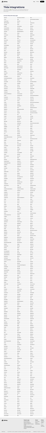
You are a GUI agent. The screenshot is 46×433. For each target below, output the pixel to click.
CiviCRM (5, 83)
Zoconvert (5, 410)
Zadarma (18, 403)
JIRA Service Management (20, 197)
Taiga (31, 346)
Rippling (31, 306)
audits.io (5, 43)
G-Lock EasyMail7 (19, 152)
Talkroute (5, 349)
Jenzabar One (6, 197)
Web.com (5, 382)
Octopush (31, 261)
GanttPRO (18, 154)
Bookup (5, 62)
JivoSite (31, 197)
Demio (18, 107)
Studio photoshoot (27, 421)
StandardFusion (19, 339)
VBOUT (18, 377)
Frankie (18, 147)
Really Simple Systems (20, 301)
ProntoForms (6, 292)
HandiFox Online (6, 171)
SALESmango (19, 313)
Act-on (31, 24)
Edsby (31, 119)
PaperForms (5, 275)
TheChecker (5, 356)
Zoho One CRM (19, 413)
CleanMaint (18, 83)
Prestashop (31, 287)
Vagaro (31, 375)
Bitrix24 (31, 55)
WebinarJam (19, 384)
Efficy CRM (5, 121)
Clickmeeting (19, 88)
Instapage (5, 190)
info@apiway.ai (35, 431)
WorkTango (31, 396)
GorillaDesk (5, 164)
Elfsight (31, 121)
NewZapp (31, 256)
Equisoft (5, 128)
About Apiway (37, 421)
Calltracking (31, 71)
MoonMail (31, 247)
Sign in (42, 1)
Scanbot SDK (32, 318)
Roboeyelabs (6, 308)
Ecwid (5, 119)
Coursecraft (32, 100)
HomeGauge (5, 178)
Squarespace (32, 337)
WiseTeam (5, 394)
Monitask (5, 247)
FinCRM (5, 140)
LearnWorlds (6, 211)
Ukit (17, 370)
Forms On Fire (19, 145)
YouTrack (31, 401)
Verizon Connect (32, 377)
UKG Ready (5, 370)
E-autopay (31, 116)
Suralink (5, 344)
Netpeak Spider (19, 254)
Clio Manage (5, 90)
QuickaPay (31, 294)
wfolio (5, 389)
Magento (31, 223)
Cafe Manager (19, 69)
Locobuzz (31, 218)
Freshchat (31, 147)
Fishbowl (31, 140)
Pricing (37, 1)
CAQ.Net (31, 74)
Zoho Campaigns (32, 410)
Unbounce (5, 372)
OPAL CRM (18, 268)
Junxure (18, 202)
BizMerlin (5, 57)
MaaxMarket (19, 223)
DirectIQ (31, 109)
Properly (18, 292)
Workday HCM (6, 396)
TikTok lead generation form (8, 358)
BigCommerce (32, 52)
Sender (18, 320)
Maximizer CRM (19, 237)
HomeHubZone (19, 178)
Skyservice (31, 330)
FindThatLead (19, 140)
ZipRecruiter (32, 408)
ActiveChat (31, 26)
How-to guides (26, 431)
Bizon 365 (18, 57)
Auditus (18, 43)
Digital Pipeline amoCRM (20, 109)
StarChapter (32, 339)
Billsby (5, 55)
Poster (5, 287)
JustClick (31, 202)
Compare (29, 431)
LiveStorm (31, 216)
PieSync (5, 282)
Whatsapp (18, 389)
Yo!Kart (5, 401)
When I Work (32, 389)
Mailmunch (18, 228)
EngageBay (5, 126)
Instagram (42, 421)
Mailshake (5, 230)
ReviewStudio (19, 306)
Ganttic (5, 154)
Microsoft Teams (19, 242)
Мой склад (31, 249)
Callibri (18, 71)
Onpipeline (31, 266)
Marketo (5, 235)
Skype (18, 330)
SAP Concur (18, 318)
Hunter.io (18, 180)
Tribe (31, 363)
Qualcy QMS (18, 294)
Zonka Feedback (6, 415)
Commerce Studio (19, 93)
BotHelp (5, 64)
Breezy (31, 64)
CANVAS (5, 74)
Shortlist (18, 327)
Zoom (18, 415)
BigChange (18, 52)
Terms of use (42, 431)
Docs (12, 431)
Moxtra (18, 249)
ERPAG (18, 128)
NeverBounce (6, 256)
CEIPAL (31, 76)
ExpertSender (6, 135)
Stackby (5, 339)
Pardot (18, 275)
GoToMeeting (19, 164)
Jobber (5, 199)
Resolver (5, 306)
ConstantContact (19, 95)
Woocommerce (32, 394)
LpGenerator (6, 221)
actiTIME (5, 26)
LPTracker (31, 221)
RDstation (18, 299)
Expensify (18, 133)
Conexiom (31, 93)
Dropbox (5, 116)
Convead (18, 97)
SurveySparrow (32, 344)
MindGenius (31, 244)
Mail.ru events (32, 228)
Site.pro (5, 330)
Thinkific (18, 356)
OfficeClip (18, 263)
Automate (31, 43)
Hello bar (5, 173)
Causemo (18, 76)
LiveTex (5, 218)
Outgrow (5, 273)
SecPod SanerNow (6, 318)
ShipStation (31, 325)
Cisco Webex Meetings (33, 81)
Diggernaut (5, 109)
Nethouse (5, 17)
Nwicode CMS (19, 261)
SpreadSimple (19, 337)
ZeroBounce (18, 408)
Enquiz (18, 126)
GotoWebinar (32, 164)
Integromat (5, 192)
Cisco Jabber (19, 81)
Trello (18, 363)
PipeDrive (31, 282)
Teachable (18, 351)
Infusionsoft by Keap (33, 185)
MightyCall (31, 242)
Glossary (20, 431)
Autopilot (31, 45)
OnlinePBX (18, 266)
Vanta (5, 377)
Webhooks (5, 384)
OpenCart (31, 268)
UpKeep (31, 372)
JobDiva (18, 199)
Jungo (5, 202)
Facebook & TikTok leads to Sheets (29, 427)
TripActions (18, 365)
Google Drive (32, 161)
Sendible (31, 320)
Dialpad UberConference (33, 107)
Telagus (18, 353)
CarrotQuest (6, 76)
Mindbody (5, 244)
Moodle (18, 247)
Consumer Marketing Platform (34, 95)
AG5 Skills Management (20, 31)
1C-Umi (5, 19)
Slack (5, 332)
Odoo (5, 263)
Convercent (31, 97)
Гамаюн (31, 152)
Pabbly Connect (32, 273)
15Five (31, 17)
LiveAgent (5, 216)
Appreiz (31, 36)
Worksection (19, 396)
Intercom (18, 192)
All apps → (25, 428)
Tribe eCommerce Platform (21, 17)
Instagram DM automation (28, 426)
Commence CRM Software (7, 93)
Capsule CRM (19, 74)
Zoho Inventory (6, 413)
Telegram (31, 353)
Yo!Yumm (5, 403)
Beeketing (31, 50)
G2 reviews (42, 426)
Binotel (18, 55)
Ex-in (4, 133)
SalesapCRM (5, 311)
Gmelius (31, 157)
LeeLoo (18, 211)
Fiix (17, 138)
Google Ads (18, 159)
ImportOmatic (19, 183)
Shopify (5, 327)
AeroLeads (5, 31)
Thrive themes (32, 356)
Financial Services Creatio (33, 138)
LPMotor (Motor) (19, 221)
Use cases (23, 431)
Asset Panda (32, 38)
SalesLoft (5, 313)
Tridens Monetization (7, 365)
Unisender (18, 372)
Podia (5, 285)
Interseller (31, 192)
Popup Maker (32, 285)
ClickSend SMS (32, 88)
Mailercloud (18, 225)
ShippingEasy (6, 325)
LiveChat (18, 216)
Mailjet (5, 228)
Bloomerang (31, 57)
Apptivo (5, 38)
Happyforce (31, 171)
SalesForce (31, 311)
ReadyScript (6, 301)
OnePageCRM (6, 266)
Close (18, 90)
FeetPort (5, 138)
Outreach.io (18, 273)
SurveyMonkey (19, 344)
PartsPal (31, 275)
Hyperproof (31, 180)
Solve (5, 337)
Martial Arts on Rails (33, 235)
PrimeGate (5, 289)
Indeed (31, 183)
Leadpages (31, 209)
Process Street (32, 289)
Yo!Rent (18, 401)
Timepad (31, 358)
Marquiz (18, 235)
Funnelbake (5, 152)
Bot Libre (31, 62)
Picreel (31, 280)
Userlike (18, 375)
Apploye (5, 36)
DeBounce (5, 107)
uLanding (31, 370)
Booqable (18, 62)
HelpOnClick (31, 173)
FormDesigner (6, 145)
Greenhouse (32, 166)
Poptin (18, 285)
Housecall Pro (32, 178)
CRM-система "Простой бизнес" (34, 102)
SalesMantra (32, 313)
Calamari (31, 69)
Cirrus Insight (6, 81)
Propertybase (32, 292)
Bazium (18, 50)
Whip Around (6, 391)
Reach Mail (31, 299)
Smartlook (31, 332)
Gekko (31, 154)
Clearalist (31, 83)
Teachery (31, 351)
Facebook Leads (32, 135)
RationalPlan (5, 299)
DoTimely (5, 114)
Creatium (18, 102)
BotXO (18, 64)
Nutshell (5, 261)
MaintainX (18, 230)
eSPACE (31, 128)
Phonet (18, 280)
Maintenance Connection (33, 230)
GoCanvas (5, 159)
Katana (31, 204)
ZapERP (31, 403)
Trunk (31, 365)
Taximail (5, 351)
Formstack (31, 145)
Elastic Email (19, 121)
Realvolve (31, 301)
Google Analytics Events (33, 159)
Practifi (18, 287)
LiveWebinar (19, 218)
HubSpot (5, 180)
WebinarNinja (32, 384)
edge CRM (18, 119)
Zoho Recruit (32, 413)
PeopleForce (6, 280)
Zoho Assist (18, 410)
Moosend (5, 249)
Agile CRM (31, 31)
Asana (18, 38)
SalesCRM (18, 311)
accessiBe (5, 24)
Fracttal (5, 147)
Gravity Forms (19, 166)
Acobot (18, 24)
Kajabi (18, 204)
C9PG (5, 69)
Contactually (6, 97)
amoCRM (31, 33)
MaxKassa (31, 237)
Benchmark (5, 52)
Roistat (18, 308)
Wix (17, 394)
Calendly (5, 71)
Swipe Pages (6, 346)
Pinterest (18, 282)
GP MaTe (5, 166)
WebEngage (18, 382)
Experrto (31, 133)
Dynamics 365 (19, 116)
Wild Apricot (18, 391)
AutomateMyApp (6, 45)
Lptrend (5, 223)
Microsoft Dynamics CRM (7, 242)
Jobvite (31, 199)
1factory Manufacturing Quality (34, 19)
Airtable (18, 33)
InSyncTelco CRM (32, 190)
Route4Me (31, 308)
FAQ (18, 431)
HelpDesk (18, 173)
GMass (18, 157)
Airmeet (5, 33)
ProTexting (5, 294)
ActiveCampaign (19, 26)
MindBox (18, 244)
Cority (5, 100)
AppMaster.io (19, 36)
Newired (18, 256)
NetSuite (31, 254)
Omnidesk (31, 263)
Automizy (18, 45)
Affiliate (10, 431)
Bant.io (5, 50)
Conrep (5, 95)
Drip (30, 114)
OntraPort (5, 268)
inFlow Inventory (6, 185)
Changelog (16, 431)
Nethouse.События (6, 254)
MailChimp (5, 225)
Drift (18, 114)
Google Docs (19, 161)
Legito (31, 211)
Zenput (5, 408)
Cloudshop (31, 90)
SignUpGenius (32, 327)
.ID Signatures (6, 183)
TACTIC (18, 346)
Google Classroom (6, 161)
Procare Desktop (19, 289)
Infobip (18, 185)
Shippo (18, 325)
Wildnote (31, 391)
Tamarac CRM (19, 349)
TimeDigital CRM (19, 358)
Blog (13, 431)
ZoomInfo (31, 415)
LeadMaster (18, 209)
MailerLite (31, 225)
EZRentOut (18, 135)
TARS (31, 349)
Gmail (5, 157)
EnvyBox (31, 126)
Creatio (5, 102)
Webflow (31, 382)
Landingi (5, 209)
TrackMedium (6, 363)
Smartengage (19, 332)
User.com (5, 375)
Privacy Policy (39, 431)
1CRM (18, 19)
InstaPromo (18, 190)
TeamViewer (5, 353)
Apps (34, 1)
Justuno (5, 204)
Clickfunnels (5, 88)
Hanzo (18, 171)
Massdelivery (6, 237)
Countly (18, 100)
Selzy (5, 320)
